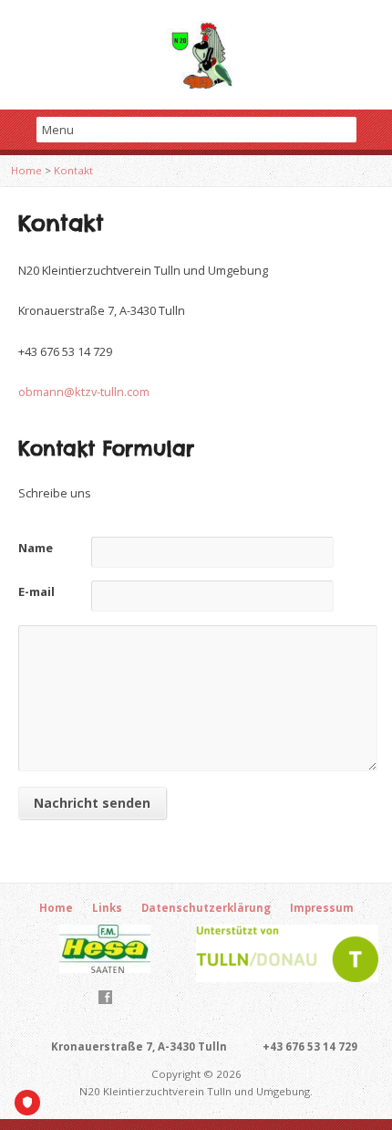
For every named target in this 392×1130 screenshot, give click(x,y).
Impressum (322, 908)
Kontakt (73, 170)
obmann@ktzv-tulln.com (84, 391)
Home (26, 170)
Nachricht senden (92, 802)
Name (35, 547)
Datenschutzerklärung (206, 908)
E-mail (36, 591)
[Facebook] (105, 997)
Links (107, 908)
